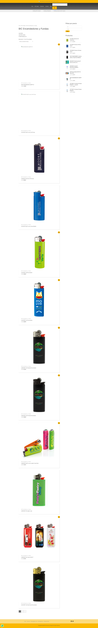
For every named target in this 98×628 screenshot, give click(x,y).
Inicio (20, 25)
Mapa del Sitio (46, 621)
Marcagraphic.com (34, 621)
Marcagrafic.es (40, 621)
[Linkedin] (71, 621)
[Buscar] (54, 7)
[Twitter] (73, 621)
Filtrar (68, 31)
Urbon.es (28, 621)
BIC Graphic (23, 25)
